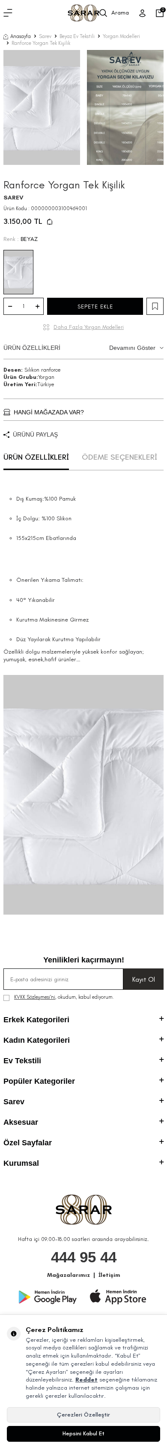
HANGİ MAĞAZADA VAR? (49, 412)
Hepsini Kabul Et (83, 1433)
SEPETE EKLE (95, 306)
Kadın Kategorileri (36, 1040)
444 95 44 (83, 1257)
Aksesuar (20, 1122)
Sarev (45, 36)
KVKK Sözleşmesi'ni (34, 997)
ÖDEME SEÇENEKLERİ (119, 457)
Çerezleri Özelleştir (83, 1414)
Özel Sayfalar (27, 1142)
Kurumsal (21, 1163)
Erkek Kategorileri (36, 1019)
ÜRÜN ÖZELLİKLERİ (79, 347)
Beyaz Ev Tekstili (77, 36)
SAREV (13, 197)
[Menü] (7, 13)
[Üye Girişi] (142, 13)
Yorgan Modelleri (121, 36)
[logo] (83, 13)
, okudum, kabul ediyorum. (64, 997)
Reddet (86, 1379)
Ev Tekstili (22, 1060)
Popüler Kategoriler (39, 1081)
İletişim (109, 1275)
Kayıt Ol (143, 979)
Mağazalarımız (68, 1275)
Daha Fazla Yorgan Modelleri (89, 327)
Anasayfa (20, 36)
